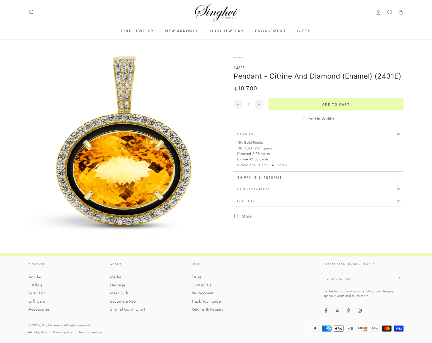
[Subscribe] (401, 278)
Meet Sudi (119, 293)
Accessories (39, 309)
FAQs (196, 277)
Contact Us (201, 285)
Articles (35, 277)
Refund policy (37, 332)
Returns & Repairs (207, 309)
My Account (202, 293)
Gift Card (36, 301)
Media (115, 277)
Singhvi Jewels (52, 325)
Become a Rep (123, 301)
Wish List (36, 293)
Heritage (118, 285)
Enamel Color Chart (127, 309)
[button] (31, 12)
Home (238, 57)
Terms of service (90, 332)
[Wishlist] (389, 12)
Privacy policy (63, 332)
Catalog (35, 285)
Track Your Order (207, 301)
